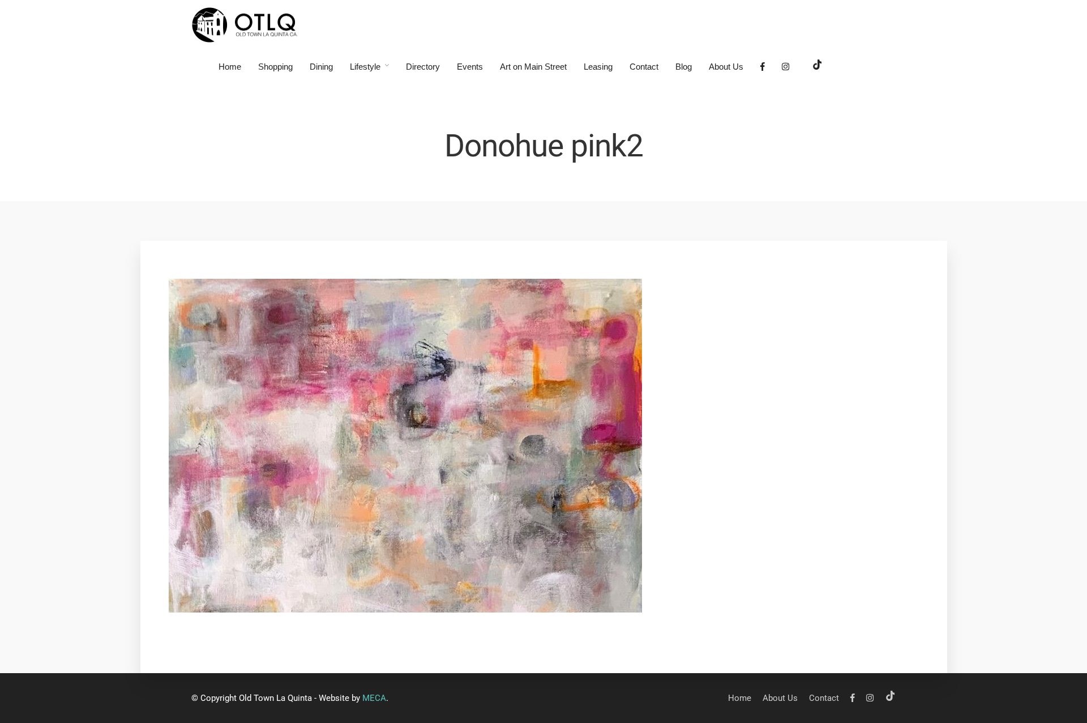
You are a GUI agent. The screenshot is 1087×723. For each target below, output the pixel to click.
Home (230, 66)
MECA (374, 698)
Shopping (275, 66)
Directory (423, 66)
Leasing (598, 66)
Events (470, 66)
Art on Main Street (533, 66)
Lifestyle (365, 66)
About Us (726, 66)
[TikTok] (817, 66)
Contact (644, 66)
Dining (321, 66)
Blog (683, 66)
